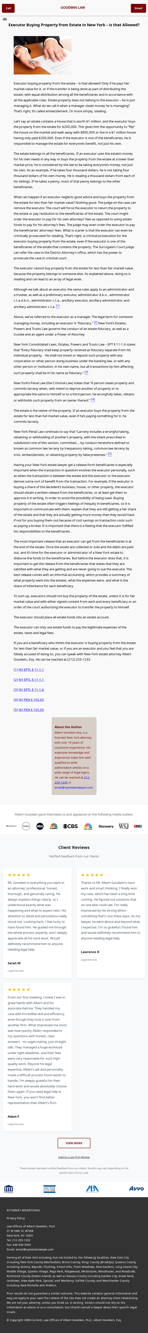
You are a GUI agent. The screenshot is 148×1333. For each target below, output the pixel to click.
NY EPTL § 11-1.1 (31, 669)
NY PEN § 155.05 (31, 699)
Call (8, 8)
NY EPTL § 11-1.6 (31, 689)
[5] (16, 709)
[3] (16, 689)
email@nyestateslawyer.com (74, 787)
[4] (16, 699)
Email (138, 8)
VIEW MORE (74, 1143)
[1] (16, 669)
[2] (16, 679)
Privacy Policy (16, 1218)
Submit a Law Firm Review (74, 1157)
